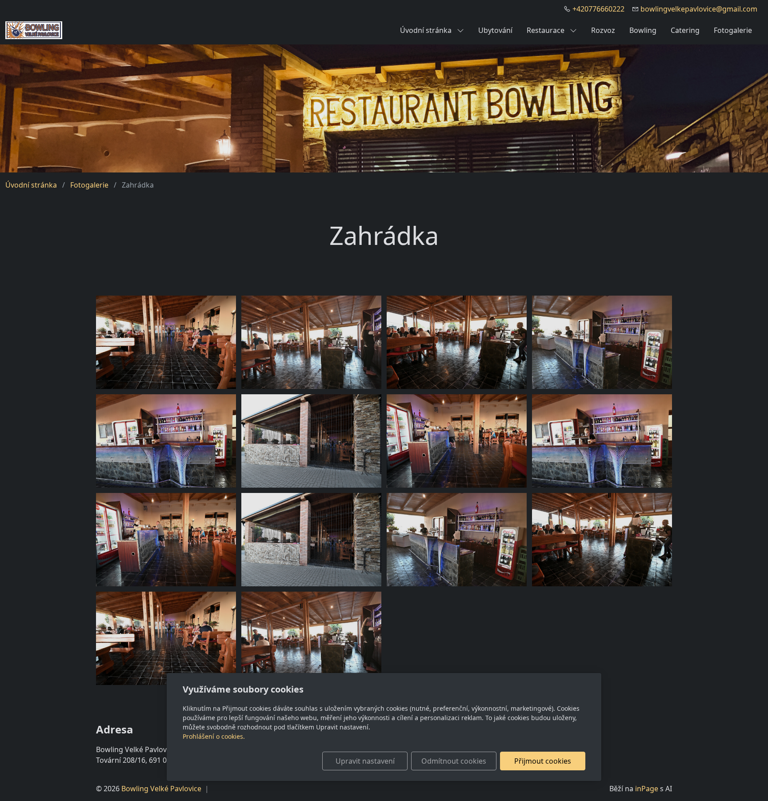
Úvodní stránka (426, 30)
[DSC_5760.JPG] (166, 342)
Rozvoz (603, 30)
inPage (646, 788)
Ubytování (495, 30)
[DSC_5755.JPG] (311, 342)
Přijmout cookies (542, 761)
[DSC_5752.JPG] (166, 441)
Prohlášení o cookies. (214, 736)
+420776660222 (598, 9)
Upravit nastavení (365, 761)
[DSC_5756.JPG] (457, 342)
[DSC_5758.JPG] (457, 441)
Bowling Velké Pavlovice (161, 788)
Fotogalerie (733, 30)
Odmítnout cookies (453, 761)
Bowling (642, 30)
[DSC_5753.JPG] (602, 342)
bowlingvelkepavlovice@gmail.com (698, 9)
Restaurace (546, 30)
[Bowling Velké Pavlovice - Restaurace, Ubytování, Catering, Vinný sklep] (33, 29)
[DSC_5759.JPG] (311, 441)
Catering (685, 30)
